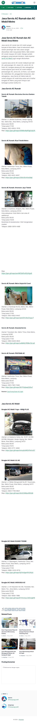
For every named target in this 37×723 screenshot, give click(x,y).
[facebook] (6, 609)
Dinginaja (21, 719)
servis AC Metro (7, 58)
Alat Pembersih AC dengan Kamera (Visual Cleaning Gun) (26, 631)
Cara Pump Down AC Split (15, 391)
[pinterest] (20, 609)
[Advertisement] (18, 249)
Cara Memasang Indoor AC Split (26, 652)
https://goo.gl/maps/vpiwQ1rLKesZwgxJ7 (19, 318)
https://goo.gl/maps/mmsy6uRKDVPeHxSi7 (20, 450)
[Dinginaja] (18, 2)
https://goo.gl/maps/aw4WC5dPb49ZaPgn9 (17, 273)
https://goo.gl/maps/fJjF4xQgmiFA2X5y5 (19, 572)
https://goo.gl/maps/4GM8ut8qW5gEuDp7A (20, 130)
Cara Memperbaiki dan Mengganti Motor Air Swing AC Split (9, 653)
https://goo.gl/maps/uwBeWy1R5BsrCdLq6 (20, 343)
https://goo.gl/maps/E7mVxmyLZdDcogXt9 (20, 598)
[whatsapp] (13, 609)
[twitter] (9, 609)
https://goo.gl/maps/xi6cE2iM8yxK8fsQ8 (19, 493)
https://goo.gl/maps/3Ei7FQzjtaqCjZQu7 (19, 387)
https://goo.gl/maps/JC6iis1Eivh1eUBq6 (18, 177)
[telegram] (16, 609)
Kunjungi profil (14, 699)
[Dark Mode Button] (34, 3)
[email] (23, 609)
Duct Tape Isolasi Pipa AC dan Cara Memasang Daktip (9, 631)
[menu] (3, 2)
